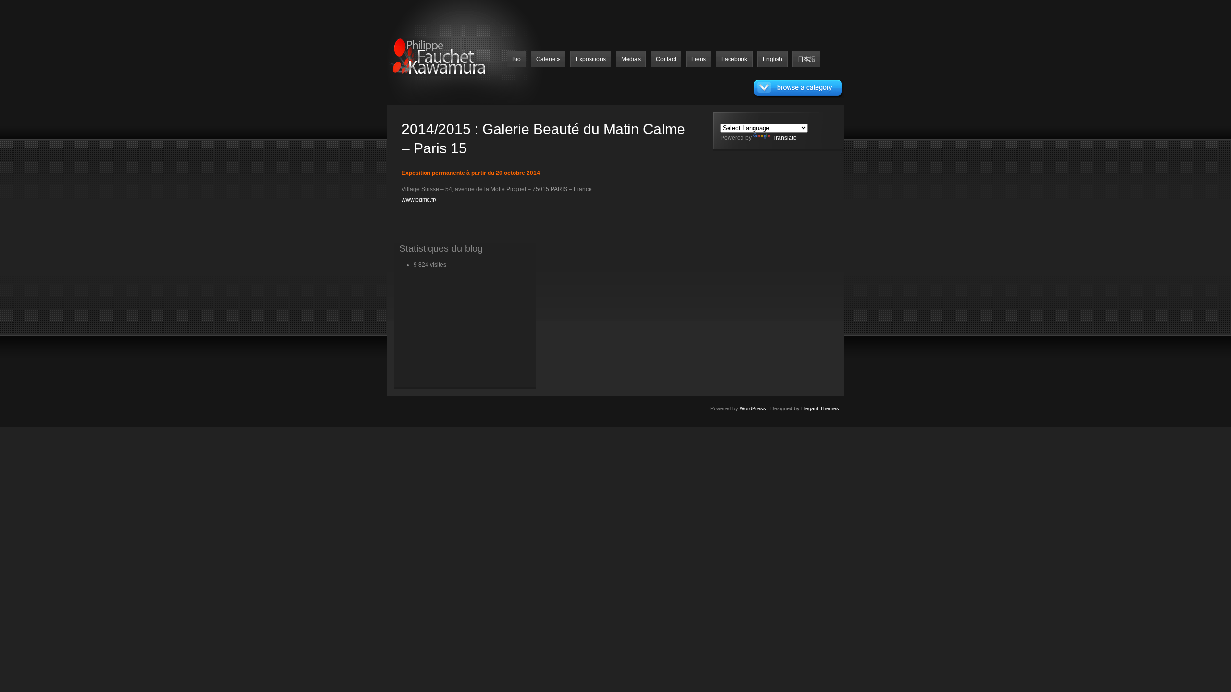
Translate (784, 138)
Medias (631, 59)
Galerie (548, 59)
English (772, 59)
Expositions (591, 59)
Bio (516, 59)
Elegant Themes (820, 408)
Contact (666, 59)
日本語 (806, 59)
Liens (698, 59)
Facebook (734, 59)
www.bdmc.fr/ (419, 200)
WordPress (753, 408)
